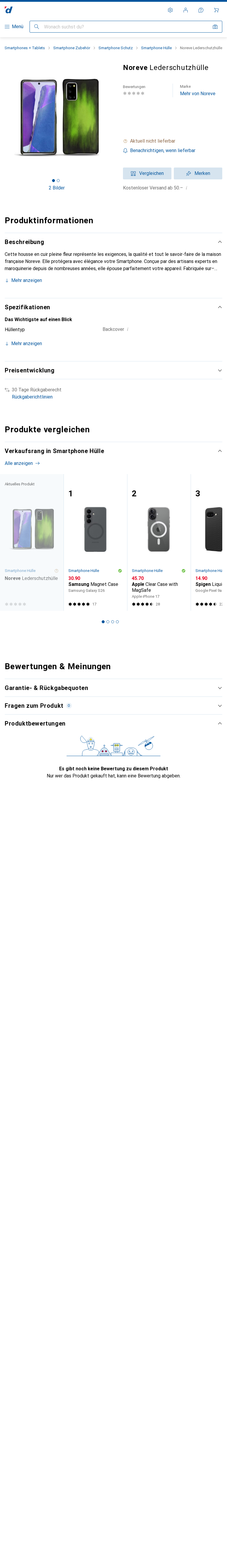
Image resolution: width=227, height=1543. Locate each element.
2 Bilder (57, 188)
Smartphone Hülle (156, 48)
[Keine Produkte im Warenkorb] (216, 10)
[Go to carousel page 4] (117, 621)
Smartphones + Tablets (24, 48)
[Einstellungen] (170, 10)
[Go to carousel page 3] (112, 621)
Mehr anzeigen (26, 280)
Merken (202, 173)
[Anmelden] (186, 10)
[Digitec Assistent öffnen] (201, 10)
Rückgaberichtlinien (32, 397)
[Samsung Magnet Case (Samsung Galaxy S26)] (95, 542)
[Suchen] (37, 27)
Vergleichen (151, 173)
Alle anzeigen (19, 463)
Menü (17, 26)
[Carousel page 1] (103, 621)
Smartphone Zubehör (71, 48)
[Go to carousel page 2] (107, 621)
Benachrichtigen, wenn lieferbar (162, 150)
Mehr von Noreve (197, 90)
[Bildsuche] (215, 27)
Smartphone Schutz (115, 48)
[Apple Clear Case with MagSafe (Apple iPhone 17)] (159, 542)
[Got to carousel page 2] (58, 180)
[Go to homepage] (9, 10)
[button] (172, 141)
